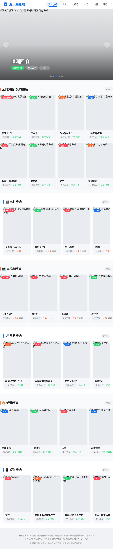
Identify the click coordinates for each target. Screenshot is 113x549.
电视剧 (75, 4)
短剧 (105, 4)
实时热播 (52, 4)
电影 (64, 4)
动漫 (95, 4)
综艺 (86, 4)
